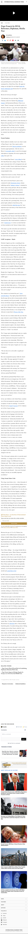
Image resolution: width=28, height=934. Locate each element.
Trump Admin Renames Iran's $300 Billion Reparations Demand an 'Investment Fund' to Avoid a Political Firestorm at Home (14, 793)
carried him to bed (11, 571)
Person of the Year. (18, 312)
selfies (2, 155)
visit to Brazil (18, 159)
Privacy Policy (15, 527)
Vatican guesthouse (17, 146)
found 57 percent (13, 406)
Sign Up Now (7, 764)
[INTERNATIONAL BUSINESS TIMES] (14, 2)
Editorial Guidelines (20, 683)
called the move (16, 205)
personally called (10, 151)
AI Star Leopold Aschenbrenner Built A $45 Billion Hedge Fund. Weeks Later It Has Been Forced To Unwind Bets (13, 891)
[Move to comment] (18, 40)
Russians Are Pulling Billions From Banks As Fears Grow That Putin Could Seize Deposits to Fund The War (13, 818)
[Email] (15, 40)
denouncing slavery (15, 183)
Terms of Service (7, 527)
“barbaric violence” (15, 185)
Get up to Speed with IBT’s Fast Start (19, 762)
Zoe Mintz (9, 35)
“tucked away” (7, 222)
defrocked (12, 623)
